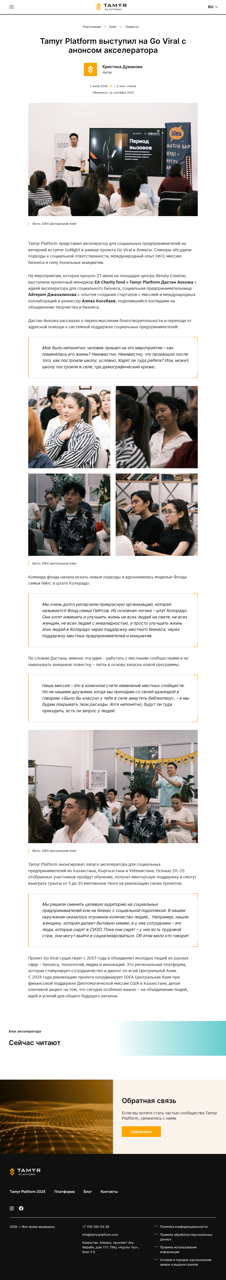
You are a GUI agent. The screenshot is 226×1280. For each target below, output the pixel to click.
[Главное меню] (11, 7)
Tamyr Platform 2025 (27, 1191)
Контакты (109, 1191)
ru (210, 7)
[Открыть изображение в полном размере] (113, 159)
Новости (131, 27)
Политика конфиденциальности (183, 1226)
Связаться (141, 1131)
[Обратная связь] (56, 1117)
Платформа (64, 1191)
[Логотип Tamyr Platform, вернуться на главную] (111, 7)
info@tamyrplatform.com (100, 1234)
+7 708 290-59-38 (95, 1226)
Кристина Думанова (122, 66)
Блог (113, 27)
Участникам (92, 27)
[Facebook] (21, 1208)
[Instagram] (12, 1208)
